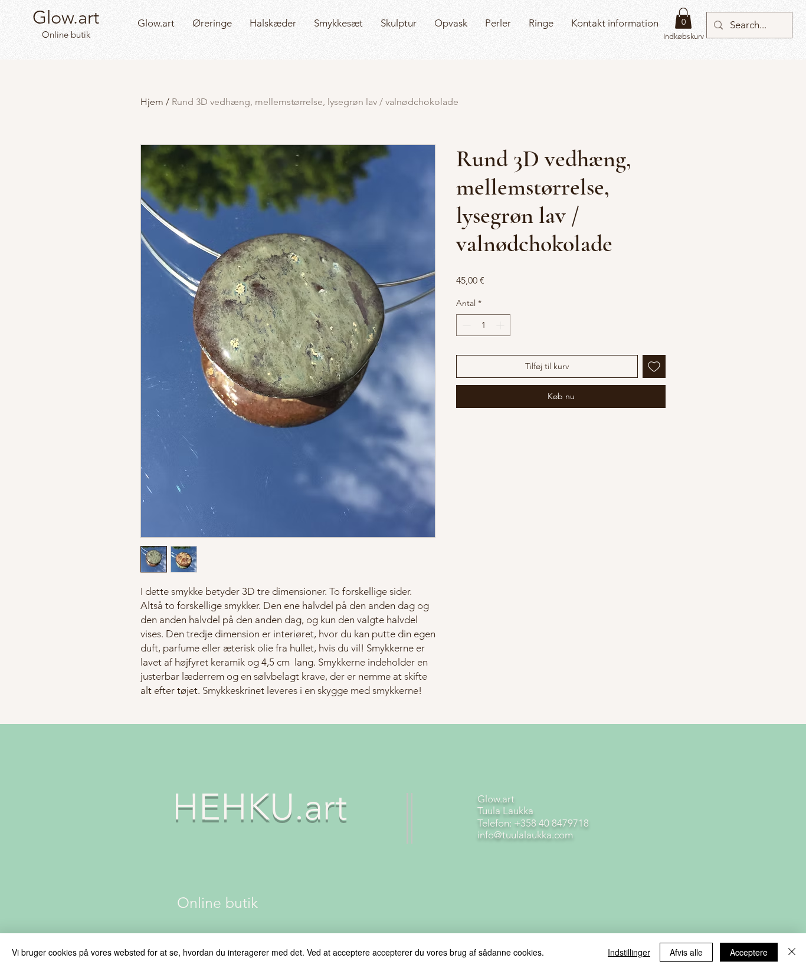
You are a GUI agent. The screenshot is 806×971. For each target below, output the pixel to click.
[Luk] (792, 952)
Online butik (65, 34)
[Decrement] (465, 325)
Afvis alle (686, 952)
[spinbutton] (483, 325)
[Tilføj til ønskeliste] (654, 366)
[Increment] (501, 325)
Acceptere (749, 952)
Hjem (151, 101)
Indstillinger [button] (629, 952)
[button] (683, 18)
